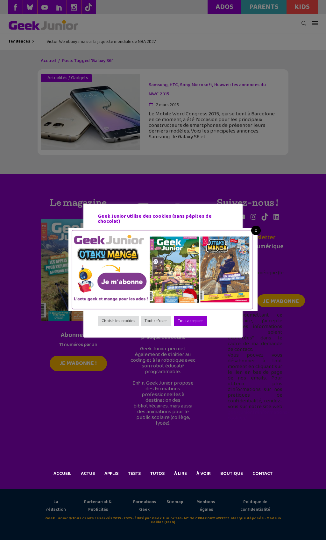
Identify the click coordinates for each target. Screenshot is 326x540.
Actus (88, 473)
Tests (134, 473)
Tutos (157, 473)
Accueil (62, 473)
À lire (180, 473)
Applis (111, 473)
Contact (262, 473)
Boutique (231, 473)
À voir (203, 473)
